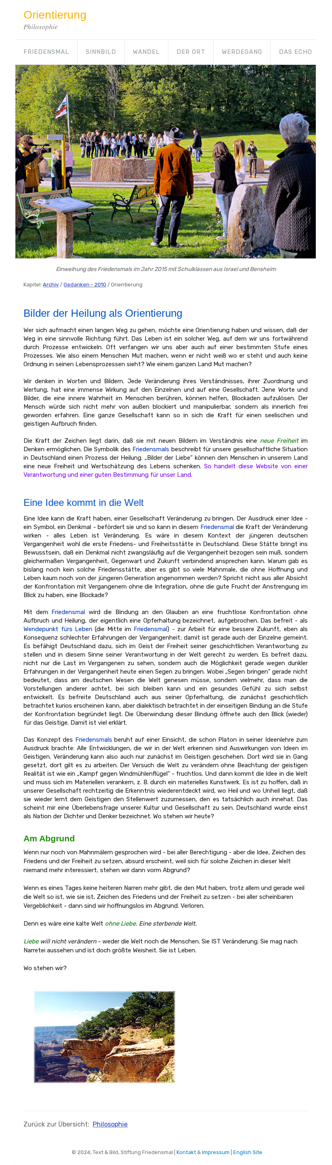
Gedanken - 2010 (85, 285)
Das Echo (295, 51)
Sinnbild (101, 51)
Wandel (146, 51)
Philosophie (110, 1124)
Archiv (51, 285)
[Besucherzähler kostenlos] (15, 1160)
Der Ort (191, 51)
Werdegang (242, 51)
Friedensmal (46, 51)
